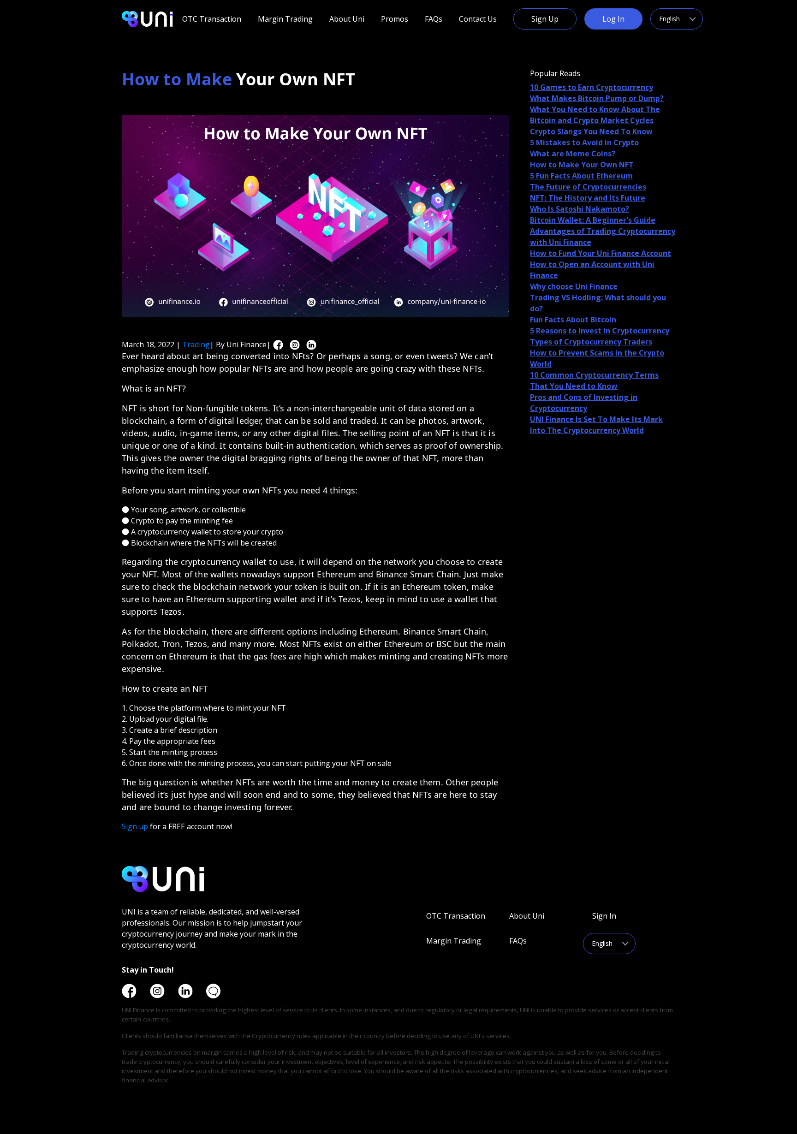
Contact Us (478, 19)
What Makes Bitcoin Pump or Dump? (597, 98)
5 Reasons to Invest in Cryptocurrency (599, 331)
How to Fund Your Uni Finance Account (600, 253)
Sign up (136, 826)
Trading (196, 344)
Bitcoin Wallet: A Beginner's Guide (592, 220)
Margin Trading (285, 19)
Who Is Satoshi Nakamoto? (579, 209)
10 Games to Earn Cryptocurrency (591, 87)
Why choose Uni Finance (574, 286)
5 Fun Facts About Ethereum (581, 176)
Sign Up (545, 19)
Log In (613, 19)
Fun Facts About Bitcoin (573, 320)
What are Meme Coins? (572, 153)
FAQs (433, 19)
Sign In (604, 916)
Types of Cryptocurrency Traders (591, 342)
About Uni (346, 19)
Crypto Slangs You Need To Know (591, 131)
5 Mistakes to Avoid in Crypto (584, 142)
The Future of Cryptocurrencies (588, 187)
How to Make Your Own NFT (582, 165)
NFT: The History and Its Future (587, 198)
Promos (394, 19)
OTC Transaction (211, 19)
